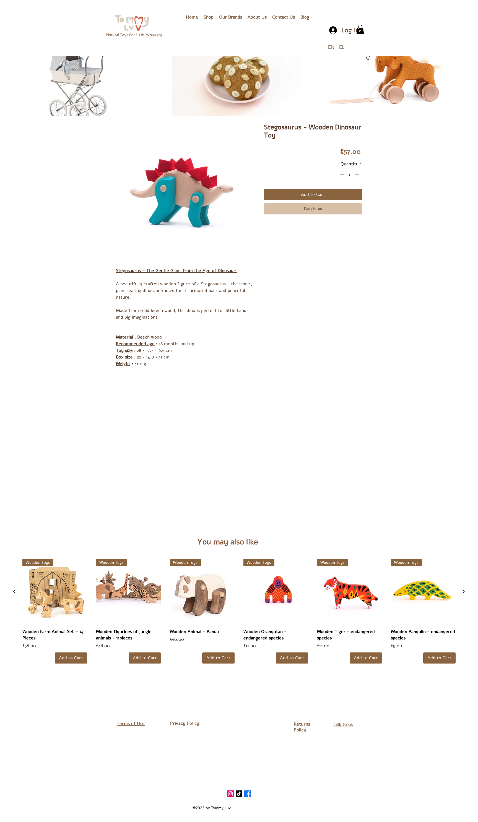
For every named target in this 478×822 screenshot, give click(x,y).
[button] (230, 17)
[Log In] (333, 30)
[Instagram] (230, 793)
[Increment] (357, 174)
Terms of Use (131, 724)
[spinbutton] (349, 174)
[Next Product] (463, 591)
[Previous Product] (14, 591)
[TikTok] (239, 793)
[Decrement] (341, 174)
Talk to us (343, 724)
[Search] (369, 58)
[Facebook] (247, 793)
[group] (239, 611)
